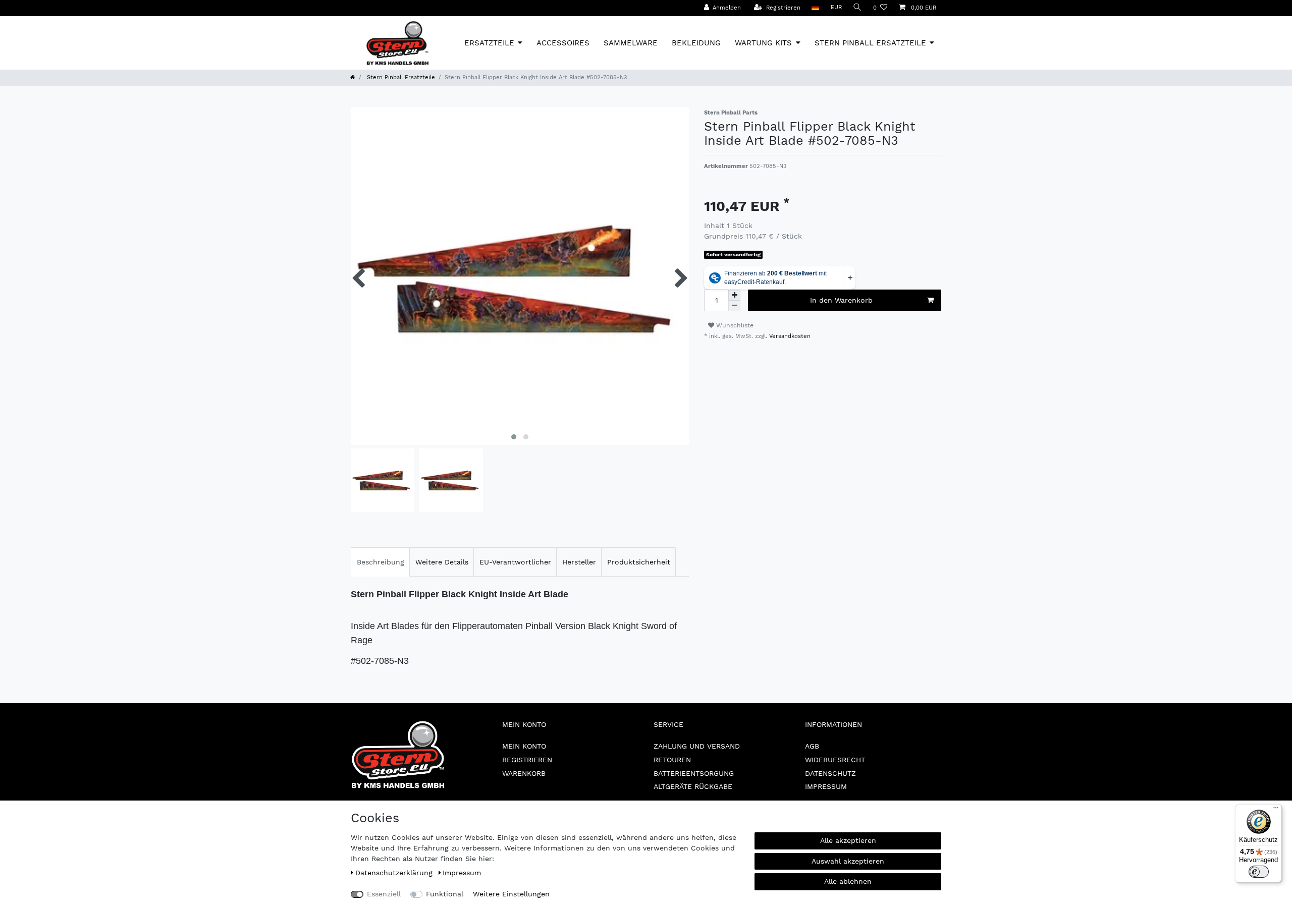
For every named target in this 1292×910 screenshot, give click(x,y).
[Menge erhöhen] (734, 295)
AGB (812, 746)
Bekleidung (696, 42)
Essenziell (384, 894)
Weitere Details (441, 562)
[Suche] (857, 8)
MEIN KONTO (524, 746)
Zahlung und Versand (697, 746)
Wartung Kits (763, 42)
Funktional (444, 894)
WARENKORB (524, 773)
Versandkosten (789, 336)
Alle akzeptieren (848, 840)
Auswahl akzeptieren (848, 861)
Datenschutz (830, 773)
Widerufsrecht (835, 760)
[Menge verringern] (734, 306)
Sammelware (631, 42)
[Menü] (1276, 810)
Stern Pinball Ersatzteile (870, 42)
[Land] (815, 8)
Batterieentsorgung (694, 773)
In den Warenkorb (841, 300)
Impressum (826, 786)
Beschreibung (380, 562)
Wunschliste (733, 325)
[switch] (1259, 872)
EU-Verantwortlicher (515, 562)
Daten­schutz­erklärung (395, 873)
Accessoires (562, 42)
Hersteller (579, 562)
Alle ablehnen (848, 881)
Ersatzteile (489, 42)
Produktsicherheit (638, 562)
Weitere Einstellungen (511, 894)
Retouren (672, 760)
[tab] (380, 562)
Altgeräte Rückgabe (693, 786)
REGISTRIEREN (527, 760)
